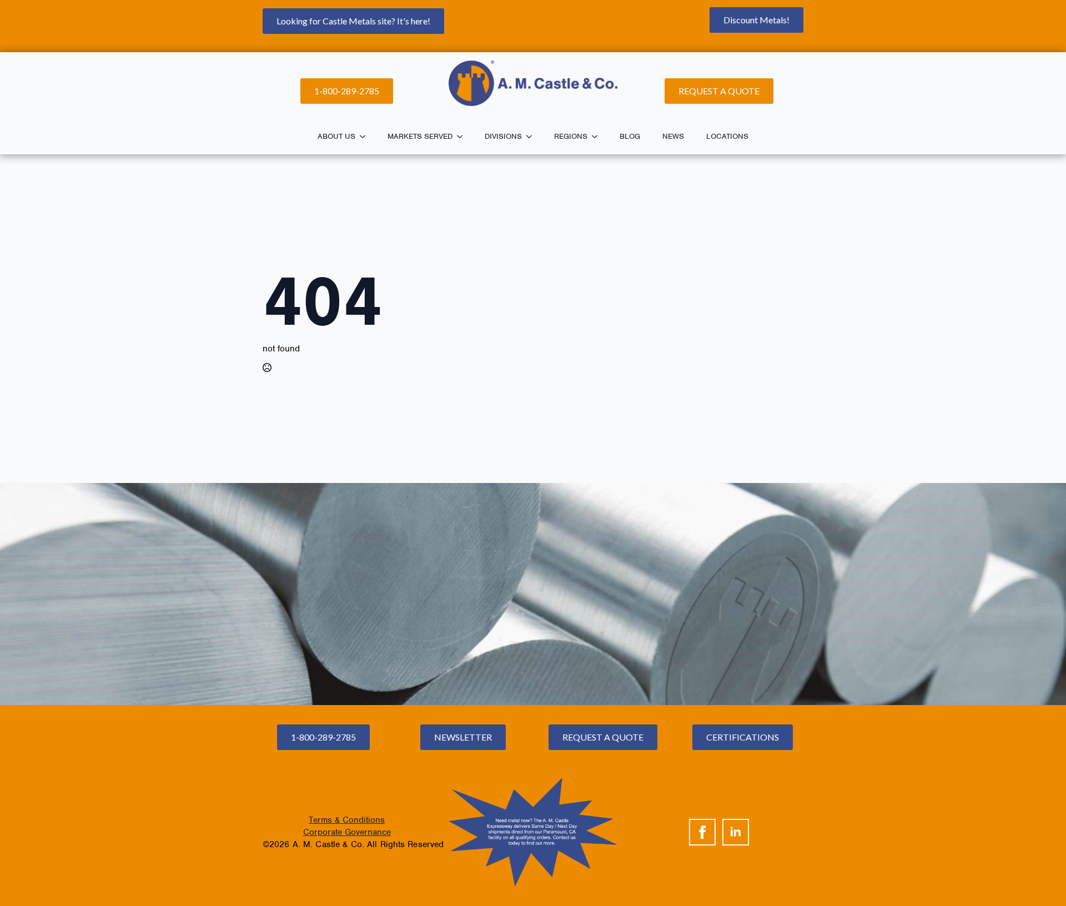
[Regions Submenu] (598, 137)
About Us (336, 136)
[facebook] (702, 832)
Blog (630, 136)
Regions (570, 136)
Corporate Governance (347, 832)
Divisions (503, 136)
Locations (727, 136)
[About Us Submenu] (365, 137)
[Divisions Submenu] (532, 137)
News (673, 136)
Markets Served (420, 136)
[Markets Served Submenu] (463, 137)
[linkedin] (735, 832)
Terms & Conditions (347, 820)
